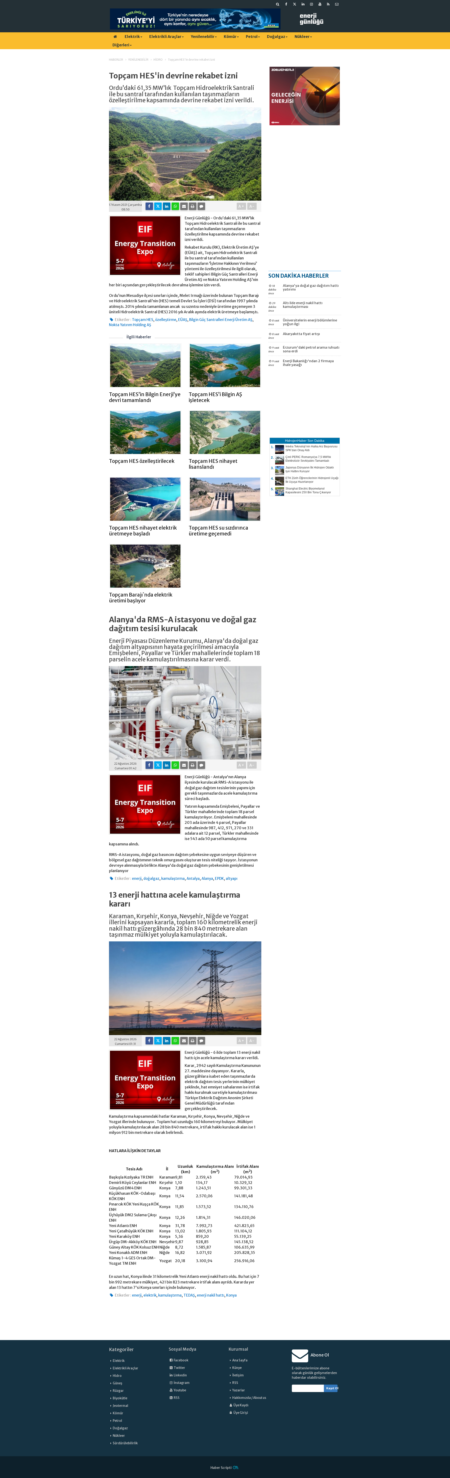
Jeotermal (120, 1406)
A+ (241, 206)
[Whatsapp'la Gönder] (175, 206)
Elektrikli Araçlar (165, 36)
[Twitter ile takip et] (294, 4)
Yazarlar (238, 1390)
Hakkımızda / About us (249, 1398)
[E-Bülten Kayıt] (337, 4)
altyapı (231, 878)
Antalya (193, 878)
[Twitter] (158, 206)
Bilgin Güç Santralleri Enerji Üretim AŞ (220, 319)
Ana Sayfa (240, 1360)
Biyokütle (120, 1398)
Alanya (207, 878)
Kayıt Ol (332, 1388)
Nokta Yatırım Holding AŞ (130, 325)
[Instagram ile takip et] (311, 4)
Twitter (179, 1368)
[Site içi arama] (278, 4)
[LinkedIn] (166, 206)
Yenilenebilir (202, 36)
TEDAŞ (189, 1295)
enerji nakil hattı (210, 1295)
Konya (231, 1295)
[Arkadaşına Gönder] (184, 206)
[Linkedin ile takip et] (303, 4)
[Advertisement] (305, 198)
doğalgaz (151, 878)
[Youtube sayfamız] (320, 4)
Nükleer (302, 36)
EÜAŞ (182, 319)
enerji (137, 878)
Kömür (230, 36)
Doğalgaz (276, 36)
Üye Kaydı (240, 1405)
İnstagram (181, 1383)
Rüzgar (118, 1391)
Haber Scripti (221, 1468)
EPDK (219, 878)
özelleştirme (165, 319)
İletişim (238, 1375)
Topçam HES (142, 319)
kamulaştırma (173, 878)
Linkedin (180, 1375)
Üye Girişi (240, 1413)
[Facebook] (149, 206)
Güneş (117, 1383)
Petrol (252, 36)
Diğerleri (120, 45)
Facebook (180, 1360)
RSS (176, 1398)
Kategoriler (121, 1349)
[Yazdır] (192, 206)
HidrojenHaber (296, 440)
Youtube (179, 1390)
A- (252, 206)
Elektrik (132, 36)
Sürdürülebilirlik (125, 1443)
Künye (237, 1368)
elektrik (149, 1295)
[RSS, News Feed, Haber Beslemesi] (328, 4)
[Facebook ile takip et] (286, 4)
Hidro (117, 1376)
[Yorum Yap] (201, 206)
